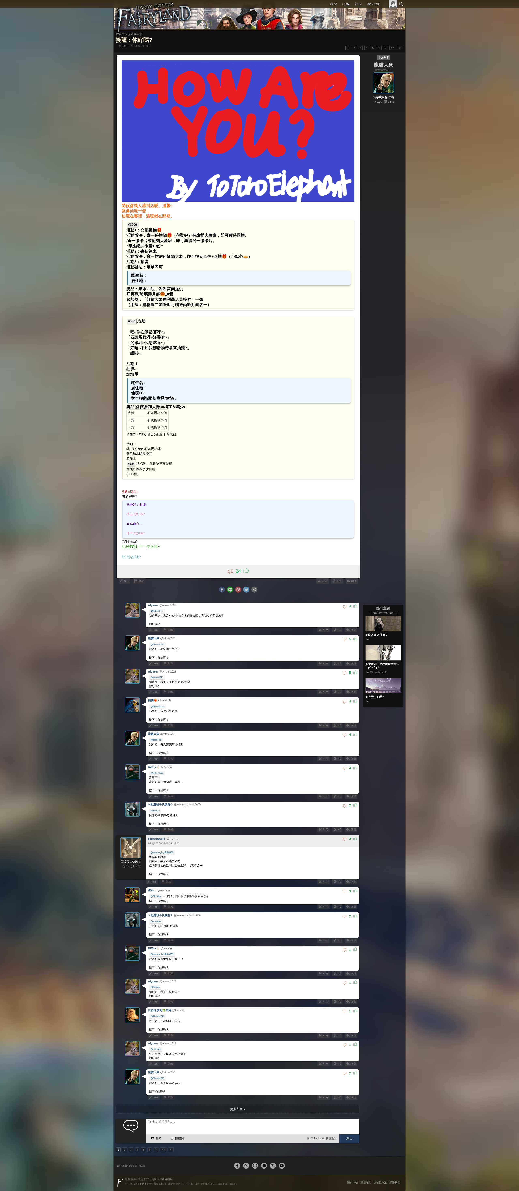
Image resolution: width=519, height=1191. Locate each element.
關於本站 (352, 1182)
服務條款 (365, 1182)
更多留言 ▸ (237, 1109)
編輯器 (179, 1138)
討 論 (345, 4)
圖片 (158, 1138)
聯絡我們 (394, 1182)
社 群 (358, 4)
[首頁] (154, 15)
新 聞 (333, 4)
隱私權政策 (380, 1182)
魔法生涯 (373, 4)
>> (392, 47)
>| (400, 47)
